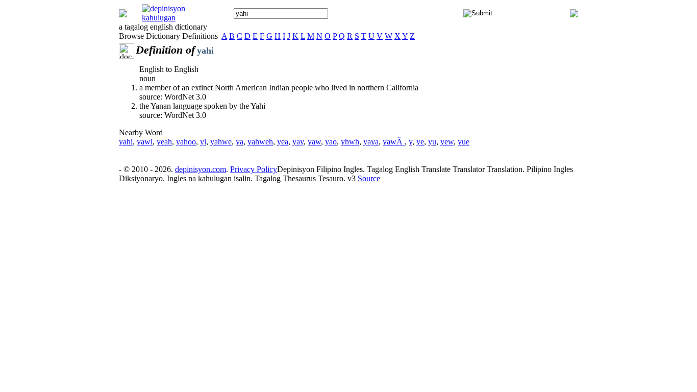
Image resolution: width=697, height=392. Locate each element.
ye (420, 141)
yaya (371, 141)
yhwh (350, 141)
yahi (126, 141)
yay (298, 141)
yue (463, 141)
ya (239, 141)
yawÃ (394, 141)
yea (282, 141)
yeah (164, 141)
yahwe (221, 141)
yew (447, 141)
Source (369, 178)
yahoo (186, 141)
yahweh (260, 141)
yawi (145, 141)
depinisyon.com (200, 169)
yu (432, 141)
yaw (314, 141)
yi (203, 141)
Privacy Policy (253, 169)
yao (331, 141)
